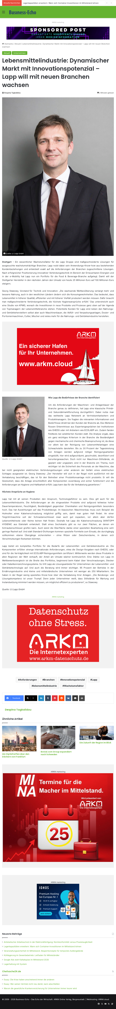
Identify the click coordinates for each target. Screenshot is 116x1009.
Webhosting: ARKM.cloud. (98, 999)
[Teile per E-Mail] (75, 698)
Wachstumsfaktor (74, 685)
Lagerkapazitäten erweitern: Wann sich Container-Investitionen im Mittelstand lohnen (42, 946)
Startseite (8, 44)
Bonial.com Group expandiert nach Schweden (56, 753)
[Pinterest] (55, 698)
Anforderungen (28, 679)
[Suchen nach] (112, 13)
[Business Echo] (22, 12)
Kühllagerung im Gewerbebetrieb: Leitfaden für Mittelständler (31, 955)
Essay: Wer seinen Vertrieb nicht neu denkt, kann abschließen (32, 984)
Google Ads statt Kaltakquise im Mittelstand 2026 (26, 960)
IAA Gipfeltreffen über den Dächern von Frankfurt (15, 755)
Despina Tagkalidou (12, 93)
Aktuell (18, 44)
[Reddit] (61, 698)
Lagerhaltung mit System (15, 964)
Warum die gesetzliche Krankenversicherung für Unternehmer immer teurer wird (40, 988)
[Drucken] (82, 698)
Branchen (49, 679)
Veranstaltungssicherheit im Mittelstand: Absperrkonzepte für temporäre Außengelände (43, 951)
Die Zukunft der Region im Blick (95, 742)
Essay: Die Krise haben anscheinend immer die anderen (29, 979)
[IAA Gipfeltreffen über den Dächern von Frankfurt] (19, 738)
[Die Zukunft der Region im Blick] (97, 733)
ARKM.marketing (58, 22)
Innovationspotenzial (73, 679)
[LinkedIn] (41, 698)
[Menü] (3, 13)
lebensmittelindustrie (45, 685)
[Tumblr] (48, 698)
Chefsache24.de (11, 971)
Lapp (94, 679)
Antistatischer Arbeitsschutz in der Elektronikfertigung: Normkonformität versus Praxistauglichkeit (48, 942)
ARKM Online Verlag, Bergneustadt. (69, 999)
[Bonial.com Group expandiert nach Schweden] (58, 737)
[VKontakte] (68, 698)
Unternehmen (19, 53)
